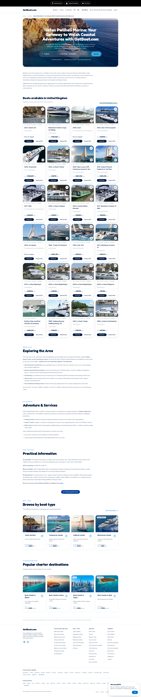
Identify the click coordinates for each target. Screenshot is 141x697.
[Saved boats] (74, 9)
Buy (62, 10)
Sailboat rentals (77, 637)
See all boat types (111, 510)
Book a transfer (93, 662)
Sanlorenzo (78, 672)
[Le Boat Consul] (58, 154)
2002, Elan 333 (78, 245)
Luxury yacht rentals (78, 642)
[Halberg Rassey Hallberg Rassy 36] (58, 308)
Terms (97, 692)
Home (24, 16)
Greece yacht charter (60, 645)
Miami (28, 683)
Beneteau (37, 672)
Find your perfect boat (71, 492)
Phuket (58, 683)
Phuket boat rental (59, 651)
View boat (29, 141)
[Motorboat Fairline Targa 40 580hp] (58, 114)
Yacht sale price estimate (95, 645)
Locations (29, 16)
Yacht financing (93, 648)
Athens (43, 683)
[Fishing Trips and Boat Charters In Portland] (34, 308)
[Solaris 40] (34, 114)
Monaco (99, 683)
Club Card (91, 651)
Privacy (102, 692)
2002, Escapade (30, 245)
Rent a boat (92, 631)
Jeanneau (60, 672)
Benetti (43, 672)
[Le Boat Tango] (82, 308)
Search (96, 54)
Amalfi (104, 683)
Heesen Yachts (27, 674)
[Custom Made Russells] (82, 193)
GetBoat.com (29, 10)
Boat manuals (111, 645)
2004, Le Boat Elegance (105, 284)
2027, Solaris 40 (30, 128)
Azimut (31, 672)
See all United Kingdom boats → (109, 103)
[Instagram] (24, 642)
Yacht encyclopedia (112, 642)
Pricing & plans (93, 653)
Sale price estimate (106, 10)
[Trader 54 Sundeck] (58, 232)
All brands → (42, 674)
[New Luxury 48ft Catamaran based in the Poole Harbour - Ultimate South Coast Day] (82, 154)
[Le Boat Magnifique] (58, 271)
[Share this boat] (42, 120)
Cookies (108, 692)
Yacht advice (110, 653)
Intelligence (110, 656)
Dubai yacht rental (59, 640)
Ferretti (71, 672)
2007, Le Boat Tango (80, 321)
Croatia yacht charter (59, 642)
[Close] (137, 684)
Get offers (85, 10)
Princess (54, 672)
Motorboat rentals (77, 640)
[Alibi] (34, 193)
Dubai (24, 683)
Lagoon (66, 672)
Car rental (91, 659)
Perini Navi (106, 672)
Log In (115, 10)
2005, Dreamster (30, 167)
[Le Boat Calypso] (58, 193)
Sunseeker (25, 672)
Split (48, 683)
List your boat (92, 640)
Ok (135, 692)
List (93, 10)
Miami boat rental (58, 631)
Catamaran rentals (77, 634)
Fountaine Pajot (98, 672)
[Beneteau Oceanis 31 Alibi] (107, 193)
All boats (75, 648)
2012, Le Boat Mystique (32, 284)
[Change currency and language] (78, 9)
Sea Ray (90, 672)
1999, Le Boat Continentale (107, 321)
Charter (91, 634)
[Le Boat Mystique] (34, 271)
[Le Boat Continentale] (107, 308)
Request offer (39, 141)
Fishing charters (77, 645)
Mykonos (53, 683)
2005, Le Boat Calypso (56, 206)
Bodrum (75, 683)
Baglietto (34, 674)
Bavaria (48, 672)
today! (61, 483)
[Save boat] (42, 109)
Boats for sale (92, 637)
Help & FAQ (110, 637)
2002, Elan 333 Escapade (106, 128)
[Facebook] (27, 642)
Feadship (84, 672)
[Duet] (82, 114)
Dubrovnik (92, 683)
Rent (56, 10)
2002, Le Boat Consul (56, 167)
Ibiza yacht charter (59, 634)
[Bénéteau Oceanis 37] (107, 232)
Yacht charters (77, 631)
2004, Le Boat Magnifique (57, 284)
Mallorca (38, 683)
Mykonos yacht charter (60, 648)
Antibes (69, 683)
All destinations (58, 653)
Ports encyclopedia (112, 648)
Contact (109, 659)
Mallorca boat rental (59, 637)
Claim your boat (93, 642)
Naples (80, 683)
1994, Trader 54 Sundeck (57, 245)
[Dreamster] (34, 154)
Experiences (92, 656)
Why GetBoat (111, 634)
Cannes (64, 683)
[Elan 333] (82, 232)
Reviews (69, 10)
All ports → (27, 685)
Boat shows (110, 651)
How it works (110, 631)
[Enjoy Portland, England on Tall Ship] (107, 154)
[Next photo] (43, 115)
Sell (97, 10)
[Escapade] (34, 232)
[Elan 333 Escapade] (107, 114)
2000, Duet (77, 128)
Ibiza (33, 683)
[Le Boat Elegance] (107, 271)
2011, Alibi (27, 206)
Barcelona (85, 683)
